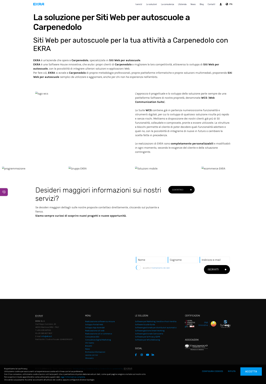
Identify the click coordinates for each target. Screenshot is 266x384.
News (193, 4)
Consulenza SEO (92, 337)
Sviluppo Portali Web (94, 324)
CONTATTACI (177, 189)
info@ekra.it (46, 336)
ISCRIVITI (213, 269)
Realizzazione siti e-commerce (98, 334)
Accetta (251, 371)
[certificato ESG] (223, 323)
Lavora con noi (91, 355)
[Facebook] (137, 355)
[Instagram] (143, 355)
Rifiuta (232, 371)
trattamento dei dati (161, 268)
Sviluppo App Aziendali (95, 327)
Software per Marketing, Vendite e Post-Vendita (155, 321)
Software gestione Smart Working (149, 330)
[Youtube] (148, 355)
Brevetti (88, 346)
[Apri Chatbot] (4, 192)
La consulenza (167, 4)
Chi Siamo (89, 343)
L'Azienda (182, 4)
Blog (202, 4)
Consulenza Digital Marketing (98, 340)
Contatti (211, 4)
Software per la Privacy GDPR (147, 337)
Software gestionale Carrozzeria (149, 334)
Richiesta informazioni (95, 352)
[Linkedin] (154, 355)
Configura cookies (212, 371)
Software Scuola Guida (145, 324)
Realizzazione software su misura (100, 321)
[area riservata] (221, 4)
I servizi (138, 4)
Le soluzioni (151, 4)
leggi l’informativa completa (73, 377)
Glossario (89, 358)
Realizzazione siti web (94, 330)
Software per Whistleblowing (147, 340)
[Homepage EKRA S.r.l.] (38, 4)
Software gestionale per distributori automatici (156, 327)
